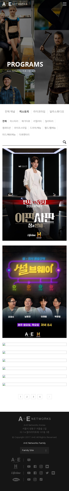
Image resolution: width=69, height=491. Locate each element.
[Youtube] (29, 466)
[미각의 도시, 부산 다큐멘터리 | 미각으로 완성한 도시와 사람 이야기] (34, 352)
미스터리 (14, 121)
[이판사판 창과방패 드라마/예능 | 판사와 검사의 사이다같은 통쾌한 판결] (34, 194)
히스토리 (24, 111)
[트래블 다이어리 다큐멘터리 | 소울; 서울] (34, 368)
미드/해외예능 (9, 134)
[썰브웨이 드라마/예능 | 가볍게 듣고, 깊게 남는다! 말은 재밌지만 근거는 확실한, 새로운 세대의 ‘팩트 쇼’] (34, 292)
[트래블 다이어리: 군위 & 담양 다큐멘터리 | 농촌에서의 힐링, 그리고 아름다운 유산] (34, 344)
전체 (4, 121)
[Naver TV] (47, 466)
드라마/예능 (35, 128)
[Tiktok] (41, 479)
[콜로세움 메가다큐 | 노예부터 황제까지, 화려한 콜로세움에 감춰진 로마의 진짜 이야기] (34, 360)
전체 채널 (10, 111)
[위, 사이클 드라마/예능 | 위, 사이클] (34, 376)
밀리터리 (49, 121)
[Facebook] (35, 466)
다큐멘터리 (24, 134)
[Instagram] (41, 466)
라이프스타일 (20, 128)
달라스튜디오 (57, 111)
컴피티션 (6, 128)
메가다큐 (26, 121)
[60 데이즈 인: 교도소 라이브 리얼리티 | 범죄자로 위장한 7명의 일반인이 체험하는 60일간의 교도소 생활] (34, 384)
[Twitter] (47, 473)
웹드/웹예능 (50, 128)
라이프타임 (39, 111)
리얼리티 (37, 121)
